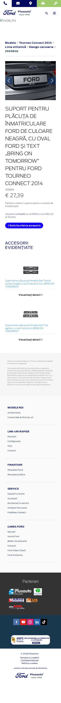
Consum (12, 545)
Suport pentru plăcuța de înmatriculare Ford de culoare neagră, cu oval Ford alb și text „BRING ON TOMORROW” (29, 284)
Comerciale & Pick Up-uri (20, 417)
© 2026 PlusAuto (29, 653)
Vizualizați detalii (29, 294)
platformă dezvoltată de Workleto (30, 668)
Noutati (11, 531)
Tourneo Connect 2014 (35, 43)
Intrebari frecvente (17, 507)
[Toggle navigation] (54, 13)
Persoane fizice (15, 469)
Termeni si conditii (29, 657)
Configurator (14, 441)
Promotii (12, 436)
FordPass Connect (17, 512)
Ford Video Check (17, 550)
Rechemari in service (18, 503)
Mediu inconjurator (17, 541)
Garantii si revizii (16, 493)
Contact (12, 450)
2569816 (11, 51)
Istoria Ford (13, 536)
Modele (10, 43)
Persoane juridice (16, 474)
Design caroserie (41, 47)
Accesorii (12, 498)
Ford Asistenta (15, 555)
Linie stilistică (16, 47)
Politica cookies (30, 663)
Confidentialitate (30, 660)
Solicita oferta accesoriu (25, 225)
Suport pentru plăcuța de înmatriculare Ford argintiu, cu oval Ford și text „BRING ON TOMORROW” (26, 328)
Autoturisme (14, 412)
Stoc (10, 445)
